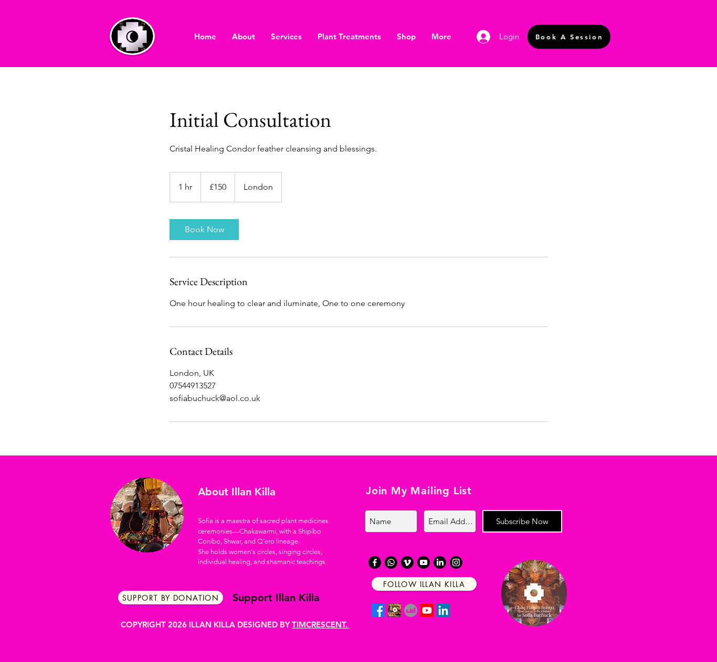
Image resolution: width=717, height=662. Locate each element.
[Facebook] (378, 610)
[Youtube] (427, 610)
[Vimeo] (407, 562)
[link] (204, 229)
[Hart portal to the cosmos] (410, 610)
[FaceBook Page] (394, 610)
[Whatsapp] (391, 562)
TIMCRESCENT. (321, 625)
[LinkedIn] (443, 610)
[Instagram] (456, 562)
